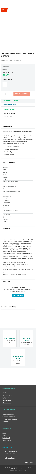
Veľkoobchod (6, 438)
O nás (4, 433)
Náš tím (5, 435)
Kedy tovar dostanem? (9, 104)
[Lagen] (7, 237)
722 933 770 (11, 451)
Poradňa (5, 392)
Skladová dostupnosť (8, 414)
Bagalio (13, 468)
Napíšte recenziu (18, 295)
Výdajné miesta (7, 397)
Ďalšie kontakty (29, 462)
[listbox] (18, 84)
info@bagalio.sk (9, 458)
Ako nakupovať (7, 400)
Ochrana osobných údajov (10, 419)
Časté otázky (6, 421)
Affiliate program (7, 440)
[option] (5, 84)
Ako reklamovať (7, 403)
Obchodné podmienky (9, 416)
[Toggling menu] (3, 1)
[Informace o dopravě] (15, 109)
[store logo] (11, 3)
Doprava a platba (7, 395)
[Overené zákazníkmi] (26, 375)
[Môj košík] (34, 2)
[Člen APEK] (9, 375)
